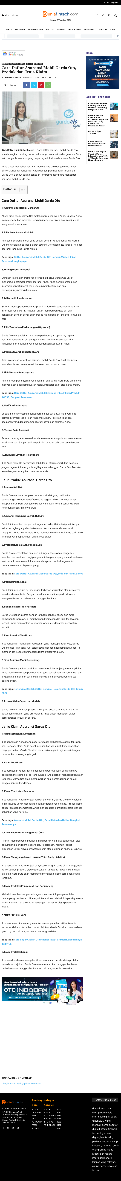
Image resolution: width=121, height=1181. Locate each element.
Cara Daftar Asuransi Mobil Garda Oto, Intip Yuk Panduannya (48, 573)
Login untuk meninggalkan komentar (22, 1083)
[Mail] (13, 1128)
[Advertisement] (42, 1038)
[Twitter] (109, 15)
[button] (115, 15)
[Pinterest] (41, 85)
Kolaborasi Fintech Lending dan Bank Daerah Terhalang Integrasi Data (97, 106)
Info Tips (38, 64)
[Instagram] (103, 15)
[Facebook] (97, 15)
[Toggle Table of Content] (20, 189)
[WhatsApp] (48, 85)
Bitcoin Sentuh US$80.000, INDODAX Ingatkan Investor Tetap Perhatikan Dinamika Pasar (98, 120)
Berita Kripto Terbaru (94, 132)
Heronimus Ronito (13, 77)
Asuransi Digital (17, 64)
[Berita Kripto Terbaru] (114, 134)
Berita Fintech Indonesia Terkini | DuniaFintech (97, 143)
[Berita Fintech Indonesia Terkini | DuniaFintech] (114, 144)
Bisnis (29, 64)
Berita (5, 64)
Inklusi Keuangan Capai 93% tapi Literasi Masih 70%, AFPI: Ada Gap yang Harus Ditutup (98, 156)
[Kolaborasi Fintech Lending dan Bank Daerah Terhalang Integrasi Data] (114, 106)
